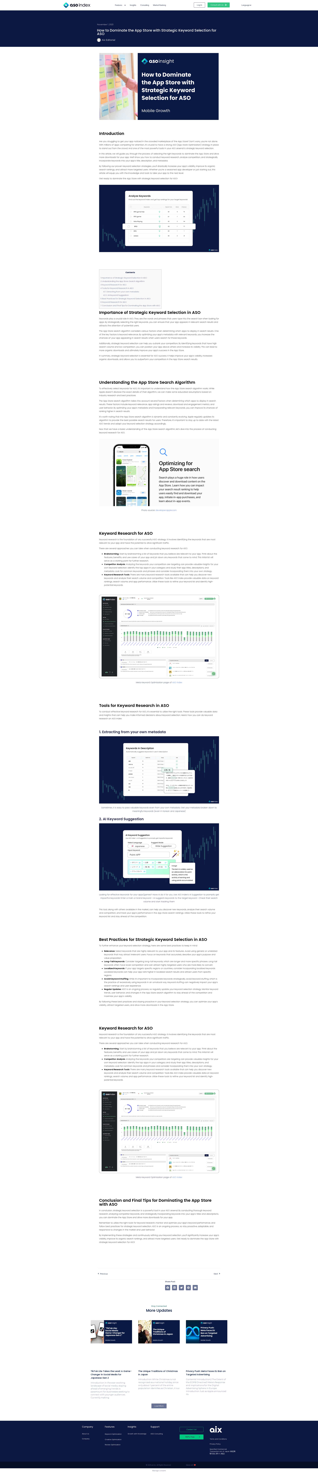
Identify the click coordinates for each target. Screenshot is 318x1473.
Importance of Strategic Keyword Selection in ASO (123, 277)
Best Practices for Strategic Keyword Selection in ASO (125, 298)
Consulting (144, 5)
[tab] (120, 5)
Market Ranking (159, 5)
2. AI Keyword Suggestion (116, 295)
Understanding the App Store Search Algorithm (122, 281)
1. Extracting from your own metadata (121, 291)
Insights (133, 5)
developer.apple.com (166, 510)
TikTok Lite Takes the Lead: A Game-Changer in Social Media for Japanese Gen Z (111, 1374)
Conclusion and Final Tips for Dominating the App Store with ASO (130, 305)
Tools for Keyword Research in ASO (117, 288)
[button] (199, 5)
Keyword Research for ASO (113, 284)
